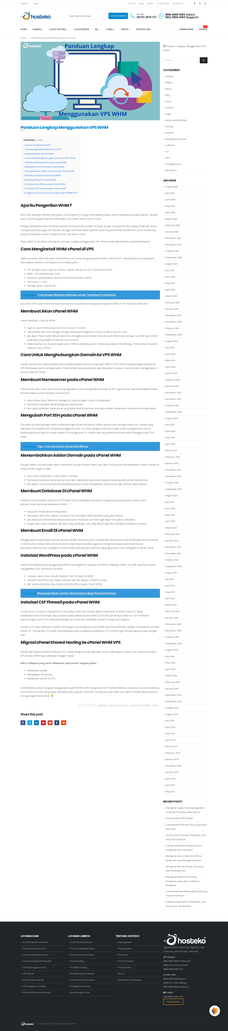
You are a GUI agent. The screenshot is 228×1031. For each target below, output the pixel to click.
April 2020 (170, 669)
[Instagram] (205, 3)
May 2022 (170, 514)
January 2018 (172, 772)
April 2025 (170, 289)
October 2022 (172, 482)
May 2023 (170, 437)
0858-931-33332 (171, 965)
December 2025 (173, 238)
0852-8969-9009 (171, 961)
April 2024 (170, 366)
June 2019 (170, 727)
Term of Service (126, 961)
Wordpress (171, 170)
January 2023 (172, 463)
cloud (168, 101)
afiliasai (170, 76)
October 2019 (172, 707)
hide (39, 140)
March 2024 (171, 373)
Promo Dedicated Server (82, 948)
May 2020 (170, 662)
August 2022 (172, 495)
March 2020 (171, 675)
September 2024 (174, 334)
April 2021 (170, 598)
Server (124, 29)
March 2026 (171, 218)
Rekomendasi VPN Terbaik (179, 818)
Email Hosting (77, 961)
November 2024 (173, 321)
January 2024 (172, 386)
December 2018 (173, 765)
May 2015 (170, 791)
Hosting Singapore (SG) (34, 967)
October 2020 (172, 636)
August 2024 (172, 341)
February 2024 (173, 379)
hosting (169, 126)
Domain (37, 29)
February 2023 (173, 456)
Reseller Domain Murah (82, 973)
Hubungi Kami (125, 942)
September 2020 (174, 643)
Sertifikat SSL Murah (80, 986)
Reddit (63, 722)
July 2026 (170, 193)
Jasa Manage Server (80, 992)
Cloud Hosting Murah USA (36, 954)
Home (24, 29)
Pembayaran (186, 29)
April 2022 (170, 521)
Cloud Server (81, 29)
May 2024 (170, 360)
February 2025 (173, 302)
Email (50, 722)
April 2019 (170, 740)
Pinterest (43, 722)
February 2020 (173, 682)
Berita (169, 88)
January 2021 (172, 617)
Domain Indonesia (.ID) (34, 948)
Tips (168, 157)
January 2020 (172, 688)
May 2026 (170, 205)
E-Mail (109, 29)
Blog (141, 3)
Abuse (121, 973)
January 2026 (172, 231)
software (170, 145)
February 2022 (173, 534)
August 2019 (172, 714)
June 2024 (170, 353)
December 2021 (173, 546)
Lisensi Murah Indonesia (82, 980)
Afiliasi (150, 3)
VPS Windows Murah (33, 980)
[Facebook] (194, 3)
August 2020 (172, 649)
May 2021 (170, 592)
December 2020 (173, 624)
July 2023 (170, 424)
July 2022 (170, 501)
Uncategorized (173, 164)
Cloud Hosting (57, 29)
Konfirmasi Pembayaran (130, 980)
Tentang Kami (124, 948)
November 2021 (173, 553)
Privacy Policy (124, 967)
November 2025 (173, 244)
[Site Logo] (36, 16)
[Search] (203, 60)
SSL (96, 29)
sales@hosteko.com (173, 996)
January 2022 (172, 540)
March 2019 (171, 746)
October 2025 (172, 250)
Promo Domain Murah (81, 942)
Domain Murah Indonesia (35, 942)
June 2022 (170, 508)
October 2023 (172, 405)
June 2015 (170, 784)
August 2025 (172, 263)
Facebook (23, 722)
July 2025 (170, 270)
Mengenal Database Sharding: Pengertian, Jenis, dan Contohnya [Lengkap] (182, 881)
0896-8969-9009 (171, 969)
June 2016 (170, 778)
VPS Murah (28, 973)
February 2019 (173, 752)
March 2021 (171, 604)
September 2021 (174, 566)
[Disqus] (90, 779)
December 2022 (173, 469)
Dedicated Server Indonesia (37, 992)
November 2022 (173, 476)
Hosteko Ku (178, 3)
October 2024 (172, 328)
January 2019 (172, 759)
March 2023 (171, 450)
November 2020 (173, 630)
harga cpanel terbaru (176, 120)
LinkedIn (36, 722)
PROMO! (203, 28)
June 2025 (170, 276)
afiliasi (169, 82)
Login (35, 3)
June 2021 (170, 585)
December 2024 (173, 315)
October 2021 (172, 559)
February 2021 (173, 611)
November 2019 (173, 701)
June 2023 (170, 431)
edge (168, 113)
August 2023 (172, 418)
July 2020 (170, 656)
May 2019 (170, 733)
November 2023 (173, 398)
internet (170, 132)
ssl (167, 151)
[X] (200, 3)
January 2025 (172, 308)
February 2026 (173, 225)
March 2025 (171, 296)
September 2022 (174, 489)
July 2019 (170, 720)
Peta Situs (123, 954)
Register (24, 3)
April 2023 (170, 444)
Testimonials (163, 3)
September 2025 (174, 257)
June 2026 (170, 199)
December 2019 (173, 694)
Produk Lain (143, 29)
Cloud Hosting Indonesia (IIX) (37, 961)
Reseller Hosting (78, 967)
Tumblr (56, 722)
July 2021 (170, 579)
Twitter (29, 722)
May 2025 (170, 283)
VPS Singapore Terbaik (34, 986)
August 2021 (172, 572)
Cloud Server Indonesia (82, 954)
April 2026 (170, 212)
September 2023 (174, 411)
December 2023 (173, 392)
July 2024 (170, 347)
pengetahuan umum (176, 138)
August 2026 (172, 186)
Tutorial (132, 3)
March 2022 (171, 527)
